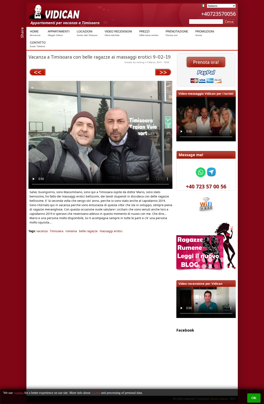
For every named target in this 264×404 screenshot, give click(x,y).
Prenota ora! (206, 62)
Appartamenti (59, 33)
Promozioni (204, 33)
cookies (19, 393)
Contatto (38, 44)
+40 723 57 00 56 (206, 186)
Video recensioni (118, 33)
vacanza (42, 231)
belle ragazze (88, 231)
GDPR (95, 393)
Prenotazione (177, 33)
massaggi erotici (111, 231)
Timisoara (56, 231)
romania (71, 231)
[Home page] (54, 18)
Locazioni (87, 33)
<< (37, 72)
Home (35, 33)
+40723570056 (218, 13)
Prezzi (148, 33)
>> (163, 72)
